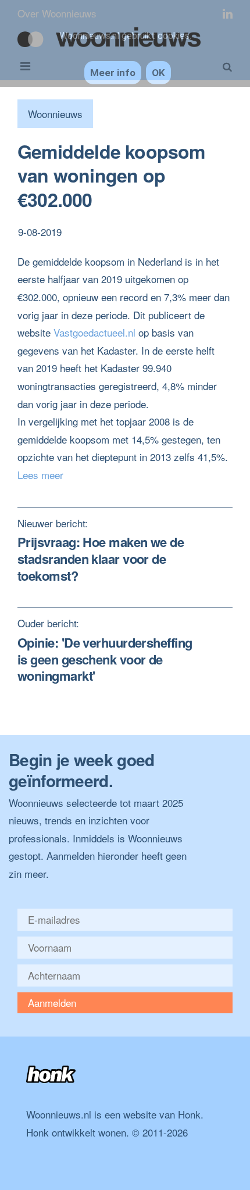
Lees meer (40, 474)
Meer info (112, 72)
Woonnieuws (55, 113)
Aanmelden (52, 1002)
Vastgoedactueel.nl (94, 332)
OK (158, 72)
